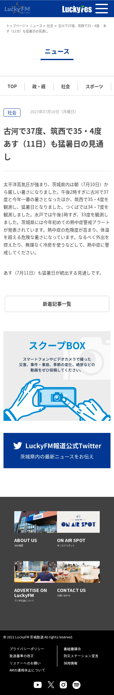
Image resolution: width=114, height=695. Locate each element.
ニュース (36, 25)
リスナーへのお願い (25, 663)
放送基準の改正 (22, 655)
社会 (50, 25)
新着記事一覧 (57, 303)
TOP (12, 86)
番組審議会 (72, 648)
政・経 (39, 86)
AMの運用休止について (27, 670)
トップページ (15, 25)
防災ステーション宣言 (81, 655)
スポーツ (94, 86)
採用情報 (71, 663)
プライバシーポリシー (27, 648)
